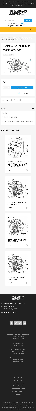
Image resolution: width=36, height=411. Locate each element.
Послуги (18, 394)
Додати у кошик (22, 87)
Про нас (5, 1)
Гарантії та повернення (27, 1)
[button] (31, 29)
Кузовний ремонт (18, 391)
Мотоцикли (18, 380)
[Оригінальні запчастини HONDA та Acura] (18, 15)
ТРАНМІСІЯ (9, 38)
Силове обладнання (18, 383)
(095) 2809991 (12, 26)
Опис (3, 108)
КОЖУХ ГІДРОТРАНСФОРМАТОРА (22, 38)
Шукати (28, 20)
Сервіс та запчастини (18, 388)
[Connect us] (11, 323)
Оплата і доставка (14, 1)
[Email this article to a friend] (20, 100)
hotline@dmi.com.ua (19, 5)
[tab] (18, 108)
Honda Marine (18, 386)
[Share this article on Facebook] (11, 100)
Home (3, 38)
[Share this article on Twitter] (14, 100)
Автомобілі (18, 377)
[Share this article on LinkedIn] (17, 100)
